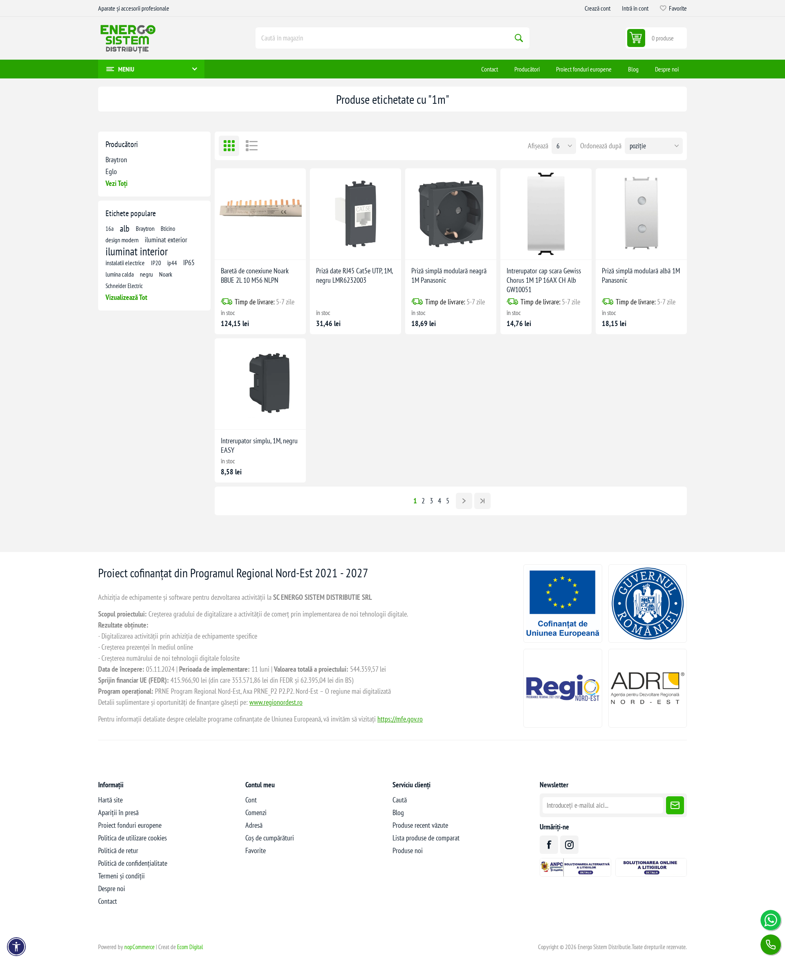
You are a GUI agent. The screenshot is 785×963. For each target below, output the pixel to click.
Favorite (255, 850)
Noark (165, 274)
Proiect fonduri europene (129, 825)
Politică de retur (118, 850)
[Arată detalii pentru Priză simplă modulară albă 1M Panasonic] (641, 213)
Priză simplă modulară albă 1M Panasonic (641, 275)
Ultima (482, 501)
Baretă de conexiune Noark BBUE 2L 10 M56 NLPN (255, 275)
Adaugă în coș (277, 246)
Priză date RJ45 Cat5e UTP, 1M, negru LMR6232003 (354, 275)
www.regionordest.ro (276, 702)
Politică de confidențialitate (132, 863)
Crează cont (597, 8)
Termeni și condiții (121, 875)
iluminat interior (136, 251)
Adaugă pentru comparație (245, 247)
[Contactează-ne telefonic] (770, 944)
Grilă (229, 146)
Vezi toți (116, 183)
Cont (251, 799)
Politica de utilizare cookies (132, 837)
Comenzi (256, 812)
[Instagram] (569, 845)
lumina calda (119, 274)
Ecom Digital (190, 947)
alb (125, 228)
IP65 (189, 262)
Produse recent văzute (420, 825)
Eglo (111, 171)
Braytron (116, 159)
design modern (122, 240)
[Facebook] (549, 845)
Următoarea (464, 501)
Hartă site (110, 799)
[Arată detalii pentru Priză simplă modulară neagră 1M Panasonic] (450, 213)
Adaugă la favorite (228, 247)
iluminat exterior (166, 239)
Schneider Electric (124, 286)
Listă (251, 146)
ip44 (172, 263)
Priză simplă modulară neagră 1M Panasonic (449, 275)
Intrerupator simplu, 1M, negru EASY (259, 445)
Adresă (253, 825)
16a (109, 228)
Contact (107, 901)
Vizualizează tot (126, 297)
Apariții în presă (118, 812)
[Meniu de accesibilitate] (16, 946)
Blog (398, 812)
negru (146, 274)
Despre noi (111, 888)
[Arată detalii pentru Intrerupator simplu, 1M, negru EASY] (260, 383)
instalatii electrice (125, 263)
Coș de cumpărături (269, 837)
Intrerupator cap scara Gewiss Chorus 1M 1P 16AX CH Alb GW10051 (544, 280)
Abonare (675, 805)
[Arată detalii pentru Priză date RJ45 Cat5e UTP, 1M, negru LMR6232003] (355, 213)
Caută (519, 38)
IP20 (156, 263)
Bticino (168, 228)
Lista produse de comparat (426, 837)
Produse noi (407, 850)
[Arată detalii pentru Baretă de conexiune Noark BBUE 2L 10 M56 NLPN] (260, 213)
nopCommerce (139, 947)
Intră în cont (635, 8)
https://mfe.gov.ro (400, 719)
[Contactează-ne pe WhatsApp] (770, 920)
